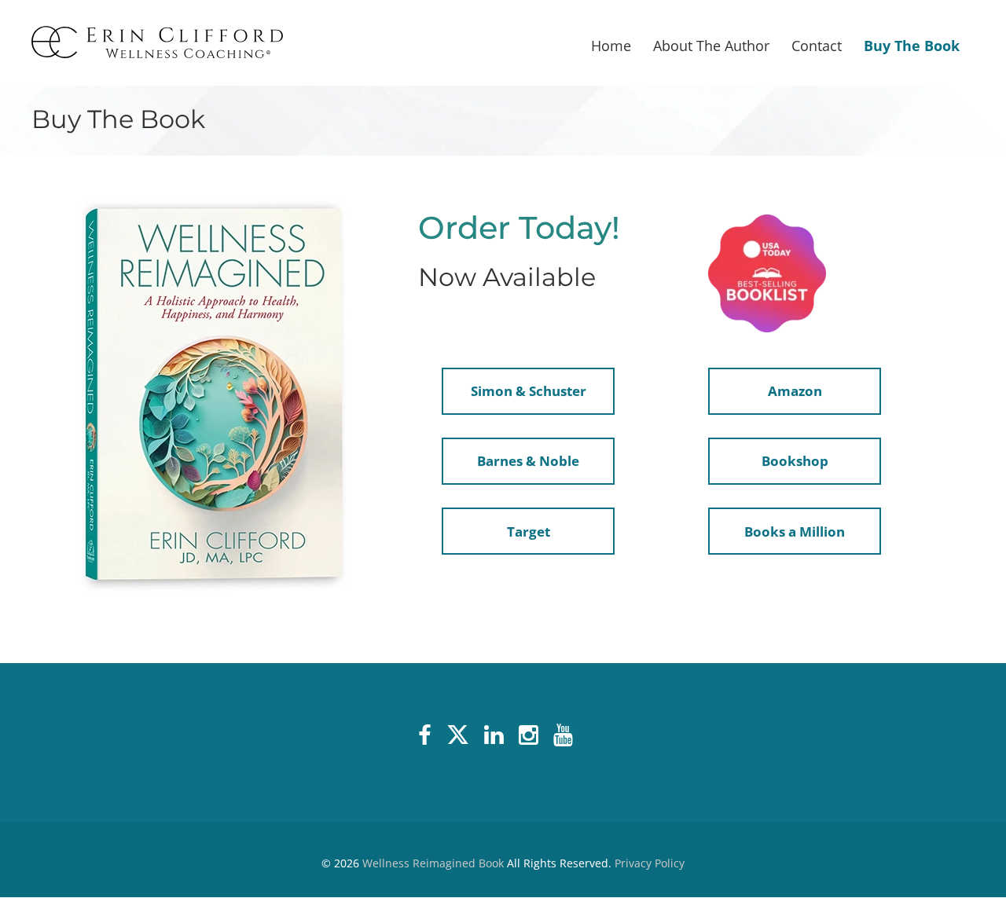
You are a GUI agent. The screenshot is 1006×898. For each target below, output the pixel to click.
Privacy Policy (650, 863)
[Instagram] (531, 736)
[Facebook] (427, 736)
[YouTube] (565, 736)
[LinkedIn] (496, 736)
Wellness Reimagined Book (433, 863)
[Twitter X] (460, 735)
